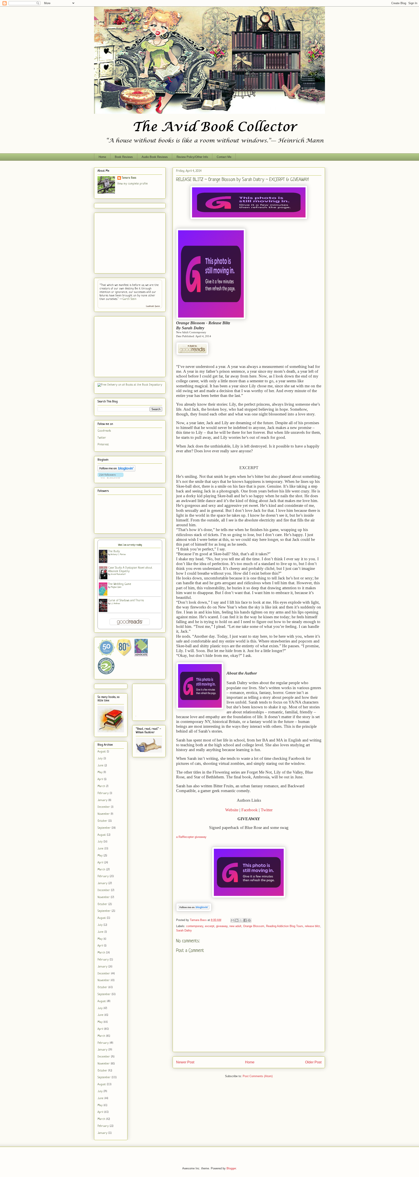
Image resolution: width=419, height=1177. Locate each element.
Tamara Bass (129, 177)
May (100, 772)
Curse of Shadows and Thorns (126, 600)
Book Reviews (124, 157)
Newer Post (185, 1062)
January (102, 800)
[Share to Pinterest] (249, 920)
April (100, 779)
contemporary (194, 926)
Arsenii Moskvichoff (118, 574)
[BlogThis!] (237, 920)
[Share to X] (241, 920)
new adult (235, 926)
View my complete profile (132, 183)
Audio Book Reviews (155, 157)
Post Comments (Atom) (258, 1076)
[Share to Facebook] (245, 920)
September (104, 828)
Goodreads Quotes (153, 306)
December (104, 807)
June (100, 765)
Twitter (267, 810)
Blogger (231, 1168)
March (101, 786)
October (102, 821)
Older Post (313, 1062)
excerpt (209, 926)
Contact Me (224, 157)
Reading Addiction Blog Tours (284, 926)
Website (231, 810)
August (102, 751)
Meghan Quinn (116, 587)
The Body (114, 551)
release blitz (312, 926)
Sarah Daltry (184, 930)
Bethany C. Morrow (118, 554)
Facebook (249, 810)
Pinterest (103, 444)
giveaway (222, 926)
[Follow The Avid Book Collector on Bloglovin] (193, 910)
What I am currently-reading (130, 545)
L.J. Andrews (115, 603)
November (104, 814)
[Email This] (232, 920)
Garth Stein (129, 299)
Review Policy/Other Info (192, 157)
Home (102, 157)
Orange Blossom (253, 926)
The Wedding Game (119, 584)
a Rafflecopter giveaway (191, 837)
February (103, 793)
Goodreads (104, 430)
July (100, 758)
